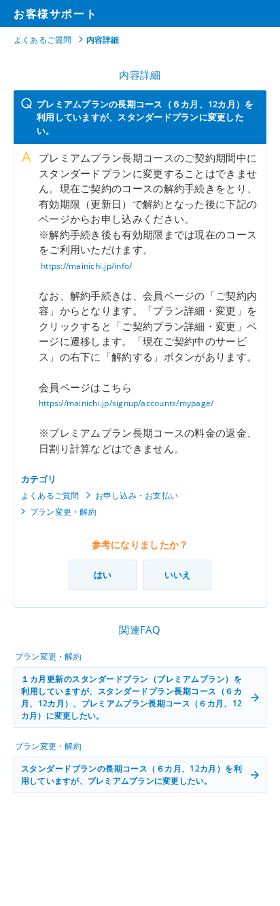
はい (102, 574)
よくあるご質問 (43, 40)
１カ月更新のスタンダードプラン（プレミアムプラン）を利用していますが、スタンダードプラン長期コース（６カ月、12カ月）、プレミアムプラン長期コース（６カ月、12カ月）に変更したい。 (131, 697)
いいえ (177, 574)
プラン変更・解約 (63, 512)
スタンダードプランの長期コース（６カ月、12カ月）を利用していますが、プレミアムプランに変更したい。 (131, 774)
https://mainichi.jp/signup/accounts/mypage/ (126, 403)
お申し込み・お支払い (136, 495)
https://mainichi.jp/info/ (86, 266)
